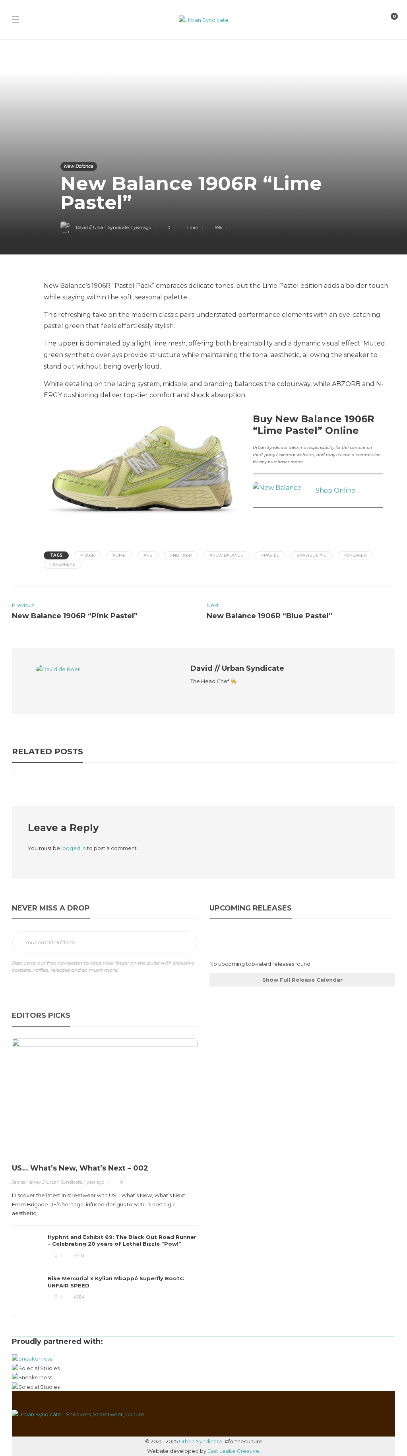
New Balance (78, 166)
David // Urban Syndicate (102, 227)
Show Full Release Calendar (302, 979)
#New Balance (226, 555)
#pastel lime (311, 555)
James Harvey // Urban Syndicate (47, 1182)
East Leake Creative (233, 1451)
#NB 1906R (181, 555)
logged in (73, 848)
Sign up (182, 942)
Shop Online (335, 490)
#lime (119, 555)
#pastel (270, 555)
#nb (147, 555)
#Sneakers (62, 564)
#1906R (87, 555)
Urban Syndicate (200, 1441)
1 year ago (141, 227)
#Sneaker (355, 555)
